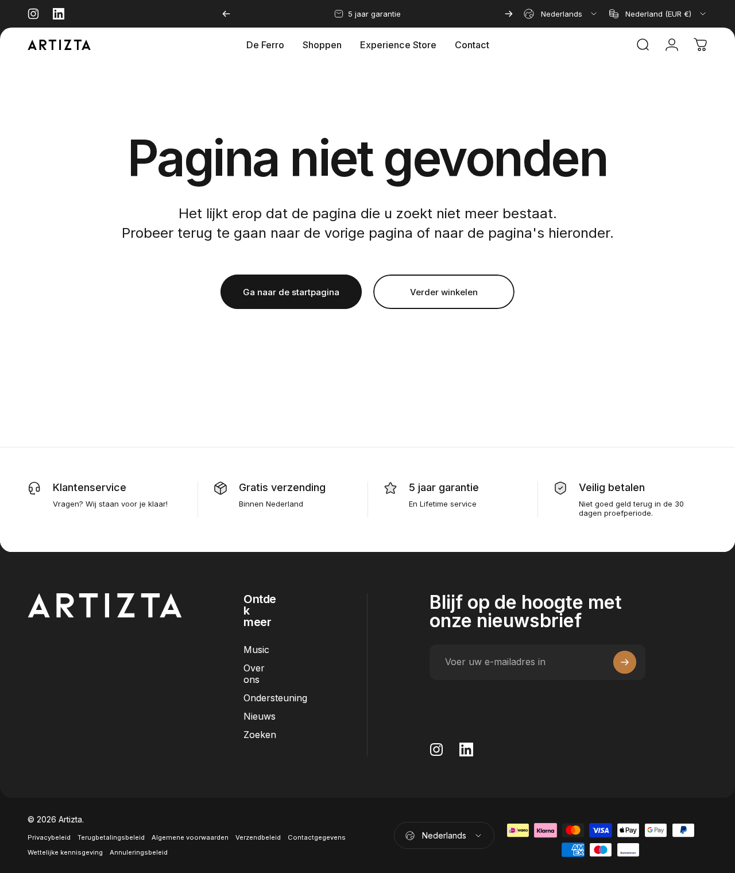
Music (256, 649)
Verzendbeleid (258, 837)
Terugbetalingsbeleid (111, 837)
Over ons (254, 673)
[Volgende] (508, 14)
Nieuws (259, 716)
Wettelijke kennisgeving (65, 852)
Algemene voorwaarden (190, 837)
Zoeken (259, 734)
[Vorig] (226, 14)
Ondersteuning (275, 698)
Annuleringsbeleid (139, 852)
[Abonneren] (624, 662)
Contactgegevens (317, 837)
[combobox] (561, 14)
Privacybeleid (49, 837)
